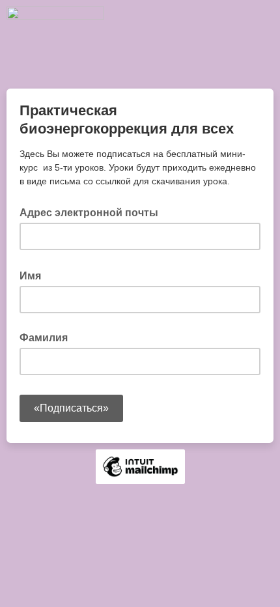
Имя (34, 275)
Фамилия (44, 337)
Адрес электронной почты (93, 212)
